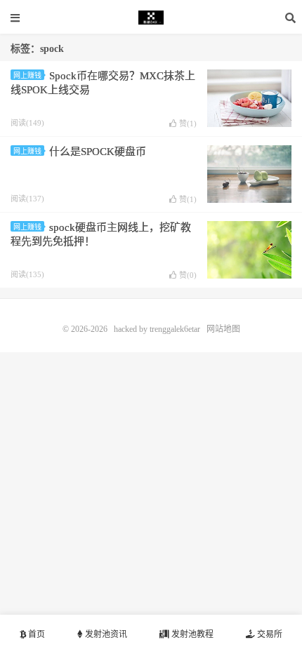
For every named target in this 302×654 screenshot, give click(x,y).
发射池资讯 (105, 634)
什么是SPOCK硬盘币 (97, 151)
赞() (188, 123)
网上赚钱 (27, 75)
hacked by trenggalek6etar (151, 18)
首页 (35, 634)
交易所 (268, 634)
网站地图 (223, 329)
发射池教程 (191, 634)
